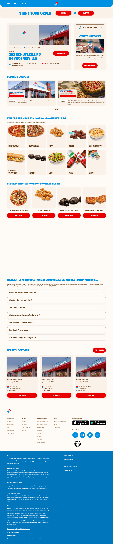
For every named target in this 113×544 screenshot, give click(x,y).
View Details (22, 395)
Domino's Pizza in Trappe (48, 379)
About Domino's (10, 424)
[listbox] (56, 93)
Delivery (63, 13)
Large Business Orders (42, 424)
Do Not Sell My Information (60, 421)
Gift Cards (39, 436)
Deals (15, 3)
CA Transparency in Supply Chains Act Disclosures (18, 529)
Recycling (39, 433)
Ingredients (24, 430)
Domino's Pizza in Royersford (14, 379)
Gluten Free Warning (26, 427)
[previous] (8, 109)
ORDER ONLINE (19, 215)
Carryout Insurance (41, 442)
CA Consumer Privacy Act (13, 532)
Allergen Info (24, 424)
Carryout (86, 13)
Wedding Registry (40, 427)
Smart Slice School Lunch (42, 421)
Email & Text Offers (11, 433)
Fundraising (39, 430)
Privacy (55, 424)
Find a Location (99, 350)
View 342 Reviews (54, 63)
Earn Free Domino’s (89, 65)
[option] (31, 93)
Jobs (8, 427)
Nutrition (23, 421)
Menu (8, 3)
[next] (105, 109)
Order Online (61, 53)
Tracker (23, 3)
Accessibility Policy (11, 535)
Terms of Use (57, 427)
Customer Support (11, 430)
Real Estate (39, 439)
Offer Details (12, 101)
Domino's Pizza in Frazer (82, 379)
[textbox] (56, 285)
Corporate (9, 421)
